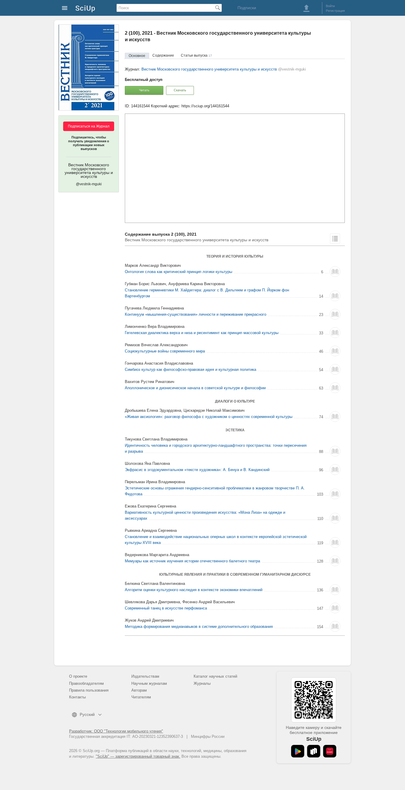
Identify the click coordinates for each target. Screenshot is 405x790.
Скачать (180, 90)
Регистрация (335, 10)
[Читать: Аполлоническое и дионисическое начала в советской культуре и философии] (335, 387)
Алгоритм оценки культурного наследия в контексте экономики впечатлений (193, 590)
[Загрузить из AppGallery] (330, 751)
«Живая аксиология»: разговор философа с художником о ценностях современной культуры (208, 416)
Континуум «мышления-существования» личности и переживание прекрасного (195, 314)
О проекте (78, 676)
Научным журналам (149, 683)
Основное (137, 56)
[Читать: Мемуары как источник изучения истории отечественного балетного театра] (335, 561)
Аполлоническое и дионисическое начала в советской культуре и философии (195, 388)
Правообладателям (86, 683)
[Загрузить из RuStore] (314, 751)
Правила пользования (89, 690)
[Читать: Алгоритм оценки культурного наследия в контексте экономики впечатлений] (335, 589)
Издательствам (145, 676)
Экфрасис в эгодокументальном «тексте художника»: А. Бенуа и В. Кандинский (197, 469)
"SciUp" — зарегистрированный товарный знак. (138, 756)
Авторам (139, 690)
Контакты (77, 697)
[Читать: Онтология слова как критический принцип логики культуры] (335, 271)
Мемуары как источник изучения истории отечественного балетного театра (192, 561)
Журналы (202, 683)
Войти (330, 6)
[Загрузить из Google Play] (297, 751)
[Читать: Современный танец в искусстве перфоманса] (335, 608)
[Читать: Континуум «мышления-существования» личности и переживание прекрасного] (335, 314)
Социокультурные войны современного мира (165, 351)
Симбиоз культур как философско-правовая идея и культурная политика (190, 369)
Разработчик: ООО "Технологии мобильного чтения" (116, 731)
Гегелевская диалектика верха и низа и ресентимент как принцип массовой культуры (201, 333)
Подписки (246, 7)
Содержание (163, 55)
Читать (144, 90)
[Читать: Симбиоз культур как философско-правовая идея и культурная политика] (335, 369)
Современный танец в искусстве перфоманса (166, 608)
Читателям (141, 697)
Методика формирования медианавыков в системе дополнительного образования (199, 626)
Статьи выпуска (196, 55)
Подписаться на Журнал (88, 126)
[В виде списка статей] (335, 238)
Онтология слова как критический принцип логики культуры (178, 271)
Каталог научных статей (215, 676)
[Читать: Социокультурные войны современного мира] (335, 351)
